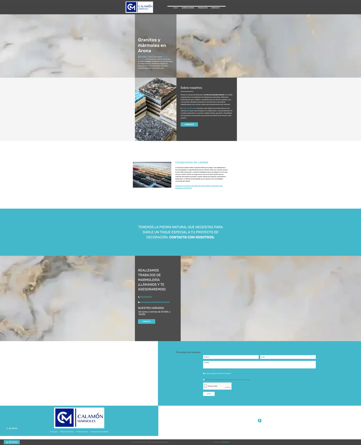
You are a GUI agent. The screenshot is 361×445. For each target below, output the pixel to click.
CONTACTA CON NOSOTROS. (192, 237)
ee (224, 442)
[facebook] (260, 421)
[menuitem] (176, 8)
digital (227, 442)
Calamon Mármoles (190, 108)
